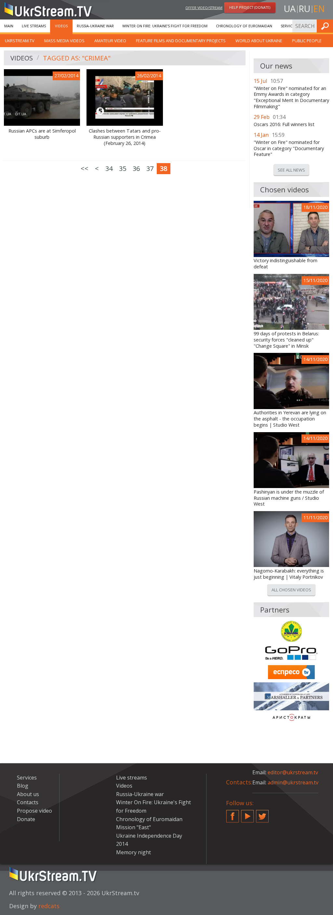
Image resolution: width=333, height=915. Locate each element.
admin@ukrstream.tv (293, 782)
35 (122, 168)
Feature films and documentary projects (181, 41)
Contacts (27, 802)
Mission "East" (133, 827)
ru (304, 9)
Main (8, 25)
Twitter (262, 813)
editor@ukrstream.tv (293, 772)
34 (109, 168)
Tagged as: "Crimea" (77, 58)
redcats (49, 906)
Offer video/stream (203, 7)
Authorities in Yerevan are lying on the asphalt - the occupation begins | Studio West (290, 419)
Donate (26, 819)
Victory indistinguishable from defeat (285, 264)
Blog (22, 785)
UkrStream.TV (19, 41)
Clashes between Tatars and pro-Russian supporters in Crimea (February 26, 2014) (125, 137)
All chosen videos (291, 590)
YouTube (247, 813)
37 (149, 168)
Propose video (34, 810)
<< (84, 168)
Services (288, 25)
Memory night (133, 852)
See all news (291, 170)
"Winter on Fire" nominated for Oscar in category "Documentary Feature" (289, 148)
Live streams (34, 25)
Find (326, 25)
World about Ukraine (258, 41)
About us (28, 794)
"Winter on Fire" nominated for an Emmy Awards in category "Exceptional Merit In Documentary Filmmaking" (291, 97)
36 (136, 168)
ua (290, 9)
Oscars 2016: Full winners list (284, 124)
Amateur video (110, 41)
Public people (307, 41)
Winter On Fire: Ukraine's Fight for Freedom (164, 25)
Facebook (232, 813)
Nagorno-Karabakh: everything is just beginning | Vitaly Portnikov (289, 574)
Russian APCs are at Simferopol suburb (42, 134)
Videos (61, 25)
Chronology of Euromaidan (244, 25)
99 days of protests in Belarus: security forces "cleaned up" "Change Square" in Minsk (286, 340)
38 (163, 168)
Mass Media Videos (64, 41)
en (319, 9)
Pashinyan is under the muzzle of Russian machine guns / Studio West (289, 498)
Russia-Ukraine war (95, 25)
